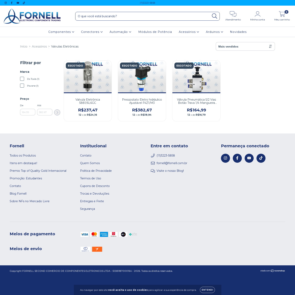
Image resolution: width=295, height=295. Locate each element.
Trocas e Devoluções (94, 193)
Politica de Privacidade (96, 171)
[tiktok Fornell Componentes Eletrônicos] (23, 3)
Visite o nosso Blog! (170, 171)
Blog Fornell (18, 193)
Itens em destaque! (23, 163)
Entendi (207, 290)
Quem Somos (90, 163)
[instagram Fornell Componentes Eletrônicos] (6, 3)
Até (39, 105)
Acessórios (188, 32)
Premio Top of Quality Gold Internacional (38, 171)
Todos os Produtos (23, 155)
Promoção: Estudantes (26, 178)
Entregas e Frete (92, 201)
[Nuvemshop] (272, 271)
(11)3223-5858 (147, 2)
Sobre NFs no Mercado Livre (30, 201)
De (21, 105)
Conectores (90, 32)
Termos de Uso (90, 178)
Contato (15, 186)
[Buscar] (214, 16)
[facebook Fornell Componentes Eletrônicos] (12, 3)
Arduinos (213, 32)
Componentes (60, 32)
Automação (119, 32)
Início (23, 46)
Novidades (238, 32)
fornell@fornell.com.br (172, 163)
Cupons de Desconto (95, 186)
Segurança (87, 209)
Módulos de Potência (155, 32)
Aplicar (57, 112)
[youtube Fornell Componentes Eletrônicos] (18, 3)
